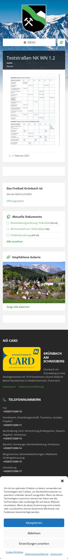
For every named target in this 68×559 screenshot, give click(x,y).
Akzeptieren (34, 523)
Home (10, 66)
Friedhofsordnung (20, 235)
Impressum (56, 554)
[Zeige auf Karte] (61, 42)
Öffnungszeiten (15, 201)
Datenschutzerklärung (37, 554)
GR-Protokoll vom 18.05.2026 (26, 229)
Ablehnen (34, 533)
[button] (62, 481)
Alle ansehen (15, 241)
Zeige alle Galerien (18, 307)
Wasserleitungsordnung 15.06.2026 (29, 223)
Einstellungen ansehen (34, 543)
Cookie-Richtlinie (14, 552)
